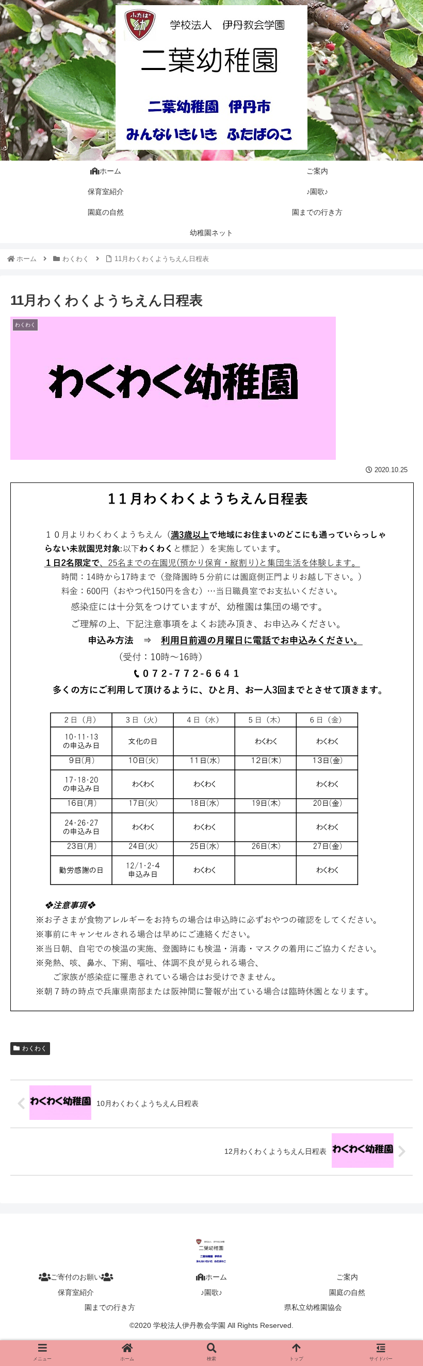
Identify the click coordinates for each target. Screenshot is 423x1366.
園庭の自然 (347, 1292)
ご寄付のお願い (76, 1277)
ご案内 (347, 1277)
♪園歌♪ (211, 1292)
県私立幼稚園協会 (313, 1307)
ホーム (216, 1277)
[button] (391, 1025)
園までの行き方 (110, 1307)
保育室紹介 (76, 1292)
